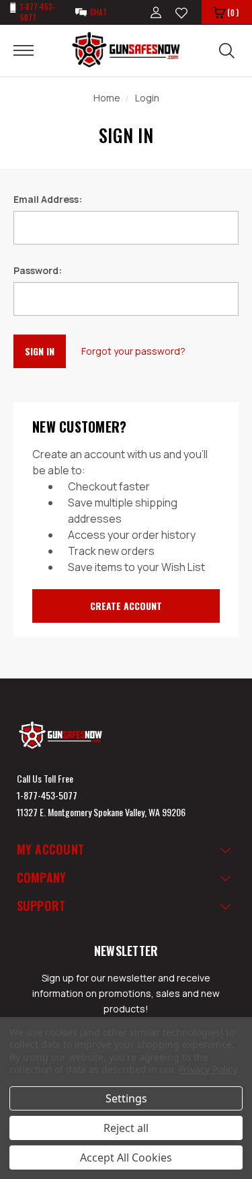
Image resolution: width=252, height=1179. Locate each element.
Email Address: (47, 199)
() (233, 12)
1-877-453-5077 (47, 795)
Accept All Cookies (126, 1157)
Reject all (126, 1128)
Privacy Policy (207, 1069)
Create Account (126, 606)
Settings (126, 1098)
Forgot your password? (133, 351)
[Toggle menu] (31, 50)
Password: (37, 270)
